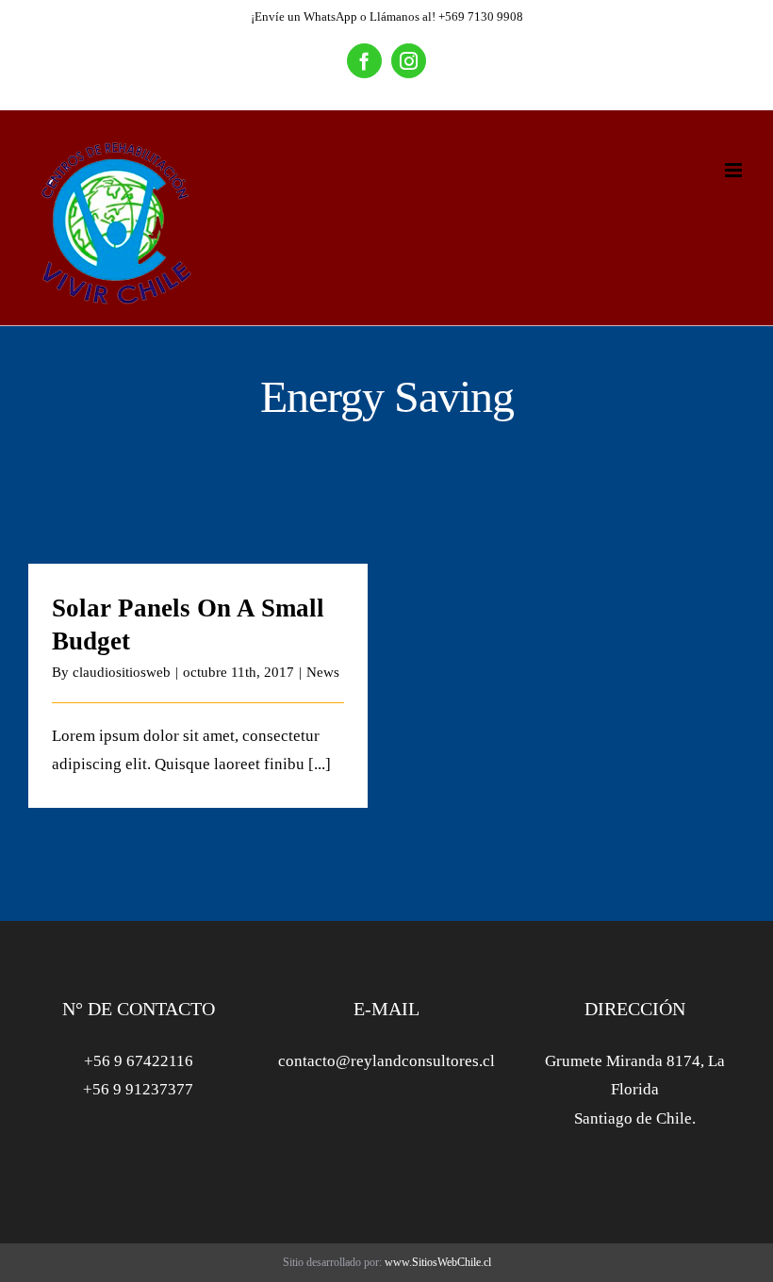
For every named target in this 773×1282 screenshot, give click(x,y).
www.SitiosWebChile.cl (438, 1262)
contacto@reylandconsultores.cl (386, 1061)
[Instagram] (408, 60)
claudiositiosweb (122, 672)
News (322, 672)
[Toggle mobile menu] (735, 170)
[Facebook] (364, 60)
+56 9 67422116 (138, 1061)
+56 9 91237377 (138, 1089)
